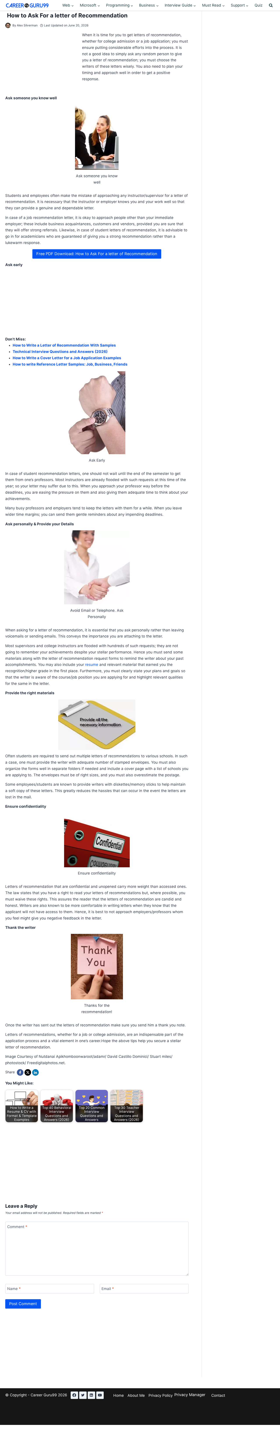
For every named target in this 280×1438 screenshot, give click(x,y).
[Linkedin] (91, 1395)
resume (91, 664)
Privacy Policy (161, 1395)
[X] (27, 1072)
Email (108, 1289)
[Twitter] (83, 1395)
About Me (136, 1395)
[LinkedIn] (35, 1072)
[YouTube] (100, 1395)
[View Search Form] (271, 5)
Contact (218, 1395)
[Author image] (8, 25)
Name (14, 1289)
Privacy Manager (189, 1394)
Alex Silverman (27, 25)
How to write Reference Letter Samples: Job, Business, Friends (70, 364)
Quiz (258, 5)
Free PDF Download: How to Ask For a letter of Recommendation (96, 253)
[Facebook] (20, 1072)
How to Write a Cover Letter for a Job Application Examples (67, 358)
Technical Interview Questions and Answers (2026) (60, 351)
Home (118, 1395)
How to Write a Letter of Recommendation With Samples (64, 345)
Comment (17, 1227)
